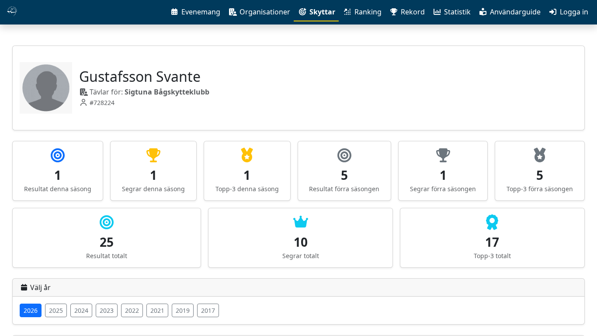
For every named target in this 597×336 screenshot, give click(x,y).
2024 (81, 310)
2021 (157, 310)
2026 (31, 310)
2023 (107, 310)
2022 (132, 310)
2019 (183, 310)
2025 (56, 310)
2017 (208, 310)
